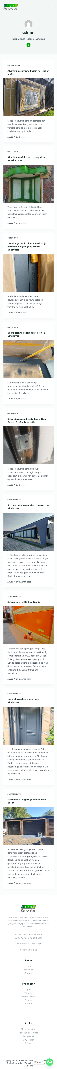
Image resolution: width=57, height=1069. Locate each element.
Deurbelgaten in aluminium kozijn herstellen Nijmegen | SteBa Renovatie (26, 246)
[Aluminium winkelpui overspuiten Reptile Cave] (28, 184)
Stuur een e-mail (28, 949)
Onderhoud (12, 152)
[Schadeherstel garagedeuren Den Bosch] (28, 826)
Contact (28, 973)
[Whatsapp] (49, 1062)
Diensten (28, 969)
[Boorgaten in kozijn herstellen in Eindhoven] (28, 359)
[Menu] (52, 7)
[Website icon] (28, 45)
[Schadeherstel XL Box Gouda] (28, 625)
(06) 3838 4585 (33, 943)
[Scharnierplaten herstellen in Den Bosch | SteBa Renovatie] (28, 445)
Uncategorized (14, 66)
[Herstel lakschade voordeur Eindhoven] (28, 726)
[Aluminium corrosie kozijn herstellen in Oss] (28, 97)
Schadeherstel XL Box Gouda (23, 602)
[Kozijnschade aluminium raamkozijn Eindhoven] (28, 532)
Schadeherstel (14, 500)
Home (28, 966)
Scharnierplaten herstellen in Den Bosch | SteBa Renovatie (26, 421)
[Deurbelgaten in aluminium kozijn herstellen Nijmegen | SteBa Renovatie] (28, 273)
